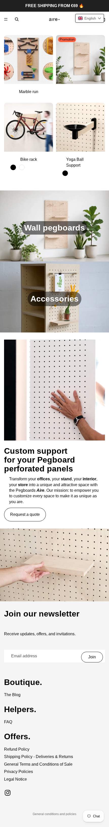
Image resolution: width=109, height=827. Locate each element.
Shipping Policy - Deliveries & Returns (38, 756)
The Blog (12, 695)
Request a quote (25, 514)
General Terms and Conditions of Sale (38, 764)
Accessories (54, 298)
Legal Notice (15, 779)
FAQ (8, 722)
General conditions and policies (54, 814)
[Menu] (6, 19)
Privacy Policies (18, 771)
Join (92, 657)
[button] (90, 18)
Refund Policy (16, 749)
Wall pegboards (54, 227)
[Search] (16, 19)
